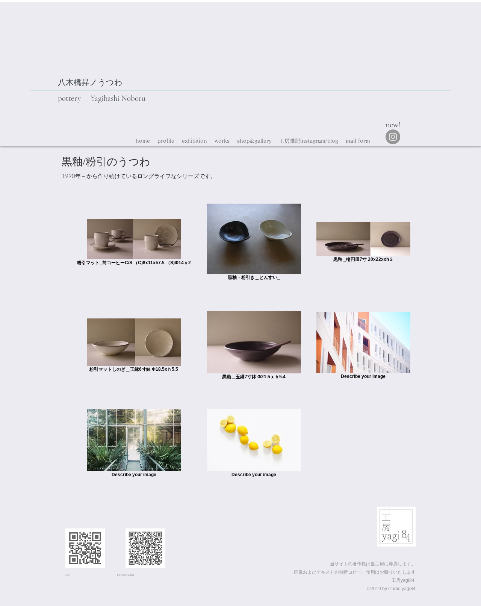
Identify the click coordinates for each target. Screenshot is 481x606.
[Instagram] (393, 136)
